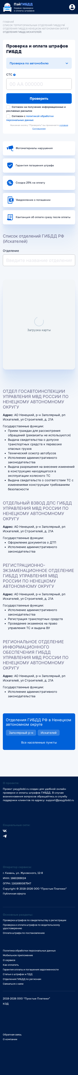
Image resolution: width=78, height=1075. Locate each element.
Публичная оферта (14, 893)
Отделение (11, 251)
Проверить (39, 98)
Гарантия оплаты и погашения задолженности (31, 969)
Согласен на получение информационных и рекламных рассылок (36, 108)
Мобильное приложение (18, 955)
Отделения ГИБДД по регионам (22, 979)
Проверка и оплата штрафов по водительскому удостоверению (31, 926)
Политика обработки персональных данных (29, 950)
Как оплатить (11, 964)
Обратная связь (12, 1034)
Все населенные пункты (39, 742)
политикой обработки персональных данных (30, 118)
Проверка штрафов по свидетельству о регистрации (34, 920)
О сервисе (9, 960)
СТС (9, 74)
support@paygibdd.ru (60, 800)
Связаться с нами (13, 983)
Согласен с (30, 118)
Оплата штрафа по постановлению (24, 932)
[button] (14, 74)
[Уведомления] (72, 7)
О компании (10, 1039)
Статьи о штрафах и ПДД (17, 974)
